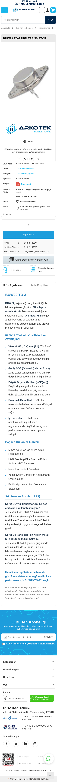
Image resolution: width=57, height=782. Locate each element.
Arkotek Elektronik (25, 168)
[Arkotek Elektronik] (28, 129)
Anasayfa (5, 28)
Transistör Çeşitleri (25, 173)
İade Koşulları (39, 285)
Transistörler (44, 28)
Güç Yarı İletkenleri (24, 28)
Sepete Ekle (28, 234)
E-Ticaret (19, 779)
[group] (28, 81)
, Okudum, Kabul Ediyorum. (30, 643)
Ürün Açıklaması (13, 285)
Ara (50, 19)
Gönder (48, 637)
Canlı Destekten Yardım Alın (31, 259)
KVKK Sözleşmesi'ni (16, 643)
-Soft (11, 779)
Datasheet (26, 184)
